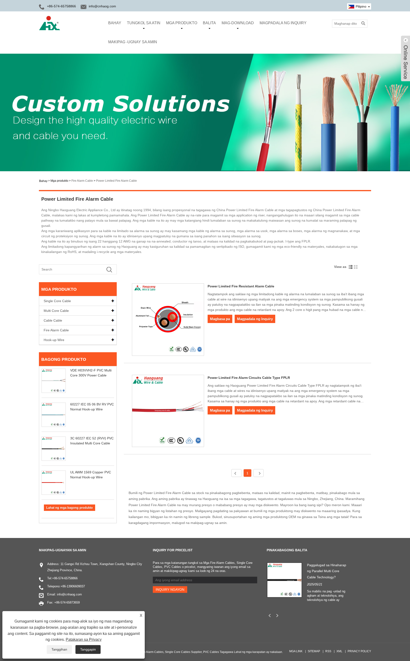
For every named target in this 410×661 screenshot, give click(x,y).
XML (339, 651)
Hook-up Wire (54, 340)
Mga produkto (181, 23)
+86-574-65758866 (65, 578)
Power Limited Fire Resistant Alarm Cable (241, 286)
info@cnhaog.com (102, 6)
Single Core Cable (57, 301)
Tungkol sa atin (143, 23)
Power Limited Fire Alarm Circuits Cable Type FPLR (249, 378)
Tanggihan (59, 649)
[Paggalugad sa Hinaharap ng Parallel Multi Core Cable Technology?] (284, 580)
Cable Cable (53, 320)
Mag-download (238, 23)
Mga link (296, 651)
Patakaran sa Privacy (84, 639)
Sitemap (314, 651)
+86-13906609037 (73, 586)
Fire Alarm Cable (82, 180)
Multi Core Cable (56, 311)
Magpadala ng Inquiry (283, 23)
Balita (209, 23)
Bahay (114, 23)
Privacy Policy (359, 651)
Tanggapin (88, 649)
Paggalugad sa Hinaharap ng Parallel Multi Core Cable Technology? (326, 571)
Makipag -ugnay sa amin (132, 42)
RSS (328, 651)
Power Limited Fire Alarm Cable (116, 180)
